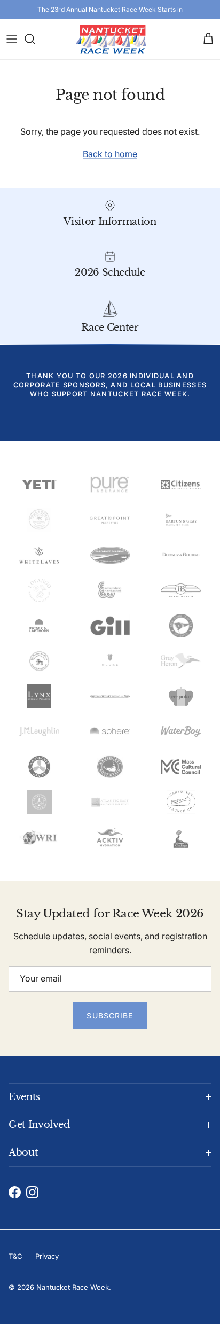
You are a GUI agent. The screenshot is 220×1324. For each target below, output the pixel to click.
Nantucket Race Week (72, 1287)
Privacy (47, 1256)
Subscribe (110, 1015)
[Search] (35, 39)
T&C (15, 1256)
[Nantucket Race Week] (110, 39)
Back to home (110, 154)
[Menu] (11, 39)
